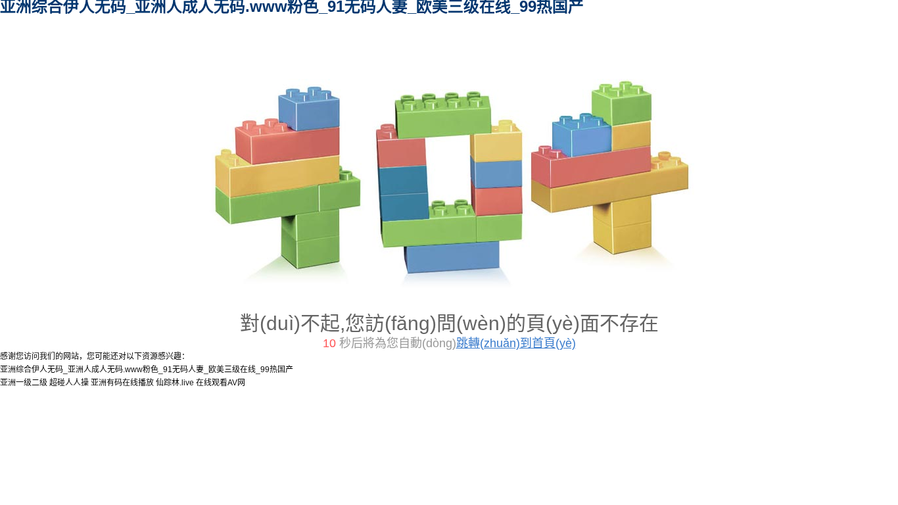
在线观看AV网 (220, 382)
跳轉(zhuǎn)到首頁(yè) (516, 343)
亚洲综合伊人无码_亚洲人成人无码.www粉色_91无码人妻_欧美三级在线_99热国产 (146, 369)
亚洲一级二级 (23, 382)
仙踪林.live (175, 382)
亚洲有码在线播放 (122, 382)
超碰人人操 (69, 382)
